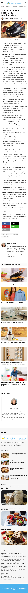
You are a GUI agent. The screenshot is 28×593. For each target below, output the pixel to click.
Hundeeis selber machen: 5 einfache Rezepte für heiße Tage (17, 461)
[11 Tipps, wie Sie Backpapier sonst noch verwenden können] (5, 455)
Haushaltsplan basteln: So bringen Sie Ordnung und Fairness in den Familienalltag (13, 363)
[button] (6, 223)
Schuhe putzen (5, 236)
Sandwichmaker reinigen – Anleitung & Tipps (13, 284)
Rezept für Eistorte (6, 529)
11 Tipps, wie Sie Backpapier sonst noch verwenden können (18, 454)
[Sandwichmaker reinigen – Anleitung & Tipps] (14, 275)
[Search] (26, 2)
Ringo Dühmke (9, 18)
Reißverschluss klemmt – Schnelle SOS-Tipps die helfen (14, 572)
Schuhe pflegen (14, 234)
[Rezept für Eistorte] (14, 538)
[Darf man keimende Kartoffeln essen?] (5, 470)
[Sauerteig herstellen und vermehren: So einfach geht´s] (14, 497)
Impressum (21, 586)
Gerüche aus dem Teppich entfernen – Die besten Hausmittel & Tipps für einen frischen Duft (13, 384)
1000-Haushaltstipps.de (13, 586)
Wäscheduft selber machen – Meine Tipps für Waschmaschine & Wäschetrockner (18, 477)
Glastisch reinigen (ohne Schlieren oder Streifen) (12, 323)
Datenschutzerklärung (6, 588)
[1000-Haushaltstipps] (14, 2)
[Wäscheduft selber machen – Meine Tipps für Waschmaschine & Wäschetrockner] (5, 477)
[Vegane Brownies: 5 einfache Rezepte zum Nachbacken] (14, 518)
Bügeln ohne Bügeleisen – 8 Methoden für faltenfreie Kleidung (12, 303)
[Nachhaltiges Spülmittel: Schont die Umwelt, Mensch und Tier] (14, 334)
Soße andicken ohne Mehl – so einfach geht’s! (11, 556)
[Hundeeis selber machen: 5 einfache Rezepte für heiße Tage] (5, 462)
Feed (13, 588)
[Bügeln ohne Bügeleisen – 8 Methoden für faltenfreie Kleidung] (14, 294)
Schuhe (7, 234)
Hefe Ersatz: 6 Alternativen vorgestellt (10, 562)
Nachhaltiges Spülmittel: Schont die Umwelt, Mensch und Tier (13, 343)
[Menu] (2, 2)
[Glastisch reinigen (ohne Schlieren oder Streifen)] (14, 314)
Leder (3, 234)
